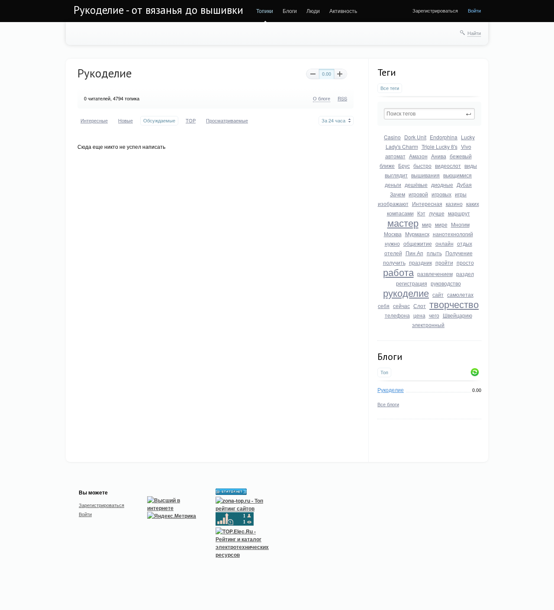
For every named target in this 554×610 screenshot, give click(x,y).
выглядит (396, 175)
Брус (404, 165)
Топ (384, 372)
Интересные (94, 120)
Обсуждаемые (159, 120)
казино (454, 203)
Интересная (427, 203)
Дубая (464, 184)
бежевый (461, 156)
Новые (125, 120)
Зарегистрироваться (435, 10)
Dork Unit (415, 137)
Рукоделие (390, 389)
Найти (474, 32)
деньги (393, 184)
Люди (313, 10)
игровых (441, 194)
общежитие (417, 243)
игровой (418, 194)
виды (470, 165)
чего (434, 315)
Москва (393, 234)
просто (465, 262)
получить (394, 262)
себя (384, 305)
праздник (420, 262)
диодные (442, 184)
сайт (438, 294)
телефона (397, 315)
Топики (264, 10)
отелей (393, 253)
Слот (419, 305)
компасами (400, 213)
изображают (393, 203)
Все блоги (388, 404)
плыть (434, 253)
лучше (436, 213)
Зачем (397, 194)
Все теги (389, 88)
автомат (395, 156)
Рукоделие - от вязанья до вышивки (158, 10)
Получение (459, 253)
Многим (460, 224)
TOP (191, 120)
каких (472, 203)
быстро (422, 165)
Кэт (421, 213)
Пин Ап (414, 253)
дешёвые (416, 184)
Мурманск (417, 234)
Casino (392, 137)
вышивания (425, 175)
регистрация (411, 283)
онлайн (444, 243)
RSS (342, 98)
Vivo (466, 146)
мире (441, 224)
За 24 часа (333, 120)
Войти (474, 10)
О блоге (321, 98)
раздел (465, 273)
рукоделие (406, 292)
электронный (428, 324)
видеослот (448, 165)
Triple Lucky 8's (439, 146)
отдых (464, 243)
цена (419, 315)
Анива (438, 156)
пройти (444, 262)
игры (461, 194)
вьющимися (457, 175)
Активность (343, 10)
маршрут (459, 213)
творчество (454, 304)
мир (427, 224)
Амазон (418, 156)
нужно (392, 243)
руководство (446, 283)
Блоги (290, 10)
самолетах (460, 294)
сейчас (401, 305)
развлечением (435, 273)
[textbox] (429, 113)
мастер (403, 222)
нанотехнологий (453, 234)
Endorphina (443, 137)
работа (398, 272)
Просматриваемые (227, 120)
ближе (387, 165)
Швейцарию (457, 315)
